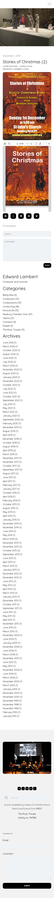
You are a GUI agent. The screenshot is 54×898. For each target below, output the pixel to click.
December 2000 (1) (12, 693)
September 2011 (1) (12, 608)
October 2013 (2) (11, 550)
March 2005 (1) (10, 685)
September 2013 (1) (12, 554)
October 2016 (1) (11, 492)
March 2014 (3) (10, 539)
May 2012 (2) (9, 585)
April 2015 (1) (9, 515)
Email (5, 840)
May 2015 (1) (9, 512)
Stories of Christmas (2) (25, 61)
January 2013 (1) (11, 569)
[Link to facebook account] (19, 788)
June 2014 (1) (9, 531)
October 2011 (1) (11, 604)
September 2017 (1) (12, 469)
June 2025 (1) (10, 358)
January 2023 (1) (11, 377)
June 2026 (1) (9, 342)
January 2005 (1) (11, 689)
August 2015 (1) (10, 508)
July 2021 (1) (9, 404)
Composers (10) (11, 298)
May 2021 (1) (9, 408)
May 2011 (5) (9, 616)
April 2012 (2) (9, 589)
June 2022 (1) (10, 392)
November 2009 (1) (12, 635)
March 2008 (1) (10, 654)
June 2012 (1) (9, 581)
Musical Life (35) (11, 310)
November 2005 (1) (12, 681)
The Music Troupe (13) (14, 329)
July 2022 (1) (9, 388)
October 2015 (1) (11, 504)
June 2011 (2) (9, 612)
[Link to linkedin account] (27, 788)
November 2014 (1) (12, 527)
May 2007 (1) (9, 666)
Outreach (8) (9, 322)
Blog (7, 20)
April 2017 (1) (9, 481)
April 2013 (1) (9, 562)
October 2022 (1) (11, 385)
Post (47, 265)
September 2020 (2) (13, 419)
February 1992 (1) (11, 712)
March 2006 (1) (10, 677)
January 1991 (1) (11, 716)
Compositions (10, 66)
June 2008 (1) (10, 650)
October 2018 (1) (11, 442)
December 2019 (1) (12, 427)
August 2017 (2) (11, 473)
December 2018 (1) (12, 438)
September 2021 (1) (12, 400)
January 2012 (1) (11, 596)
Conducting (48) (11, 306)
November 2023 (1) (12, 369)
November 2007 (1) (12, 658)
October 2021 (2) (11, 396)
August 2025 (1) (11, 354)
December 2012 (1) (12, 573)
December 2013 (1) (12, 542)
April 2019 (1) (9, 435)
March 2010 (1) (10, 631)
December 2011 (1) (12, 600)
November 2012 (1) (12, 577)
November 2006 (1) (12, 669)
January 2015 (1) (11, 519)
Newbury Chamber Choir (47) (17, 314)
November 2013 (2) (12, 546)
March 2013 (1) (10, 566)
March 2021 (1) (10, 411)
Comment (8, 853)
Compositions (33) (12, 302)
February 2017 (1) (11, 485)
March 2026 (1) (10, 346)
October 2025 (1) (11, 350)
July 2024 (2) (9, 361)
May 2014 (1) (9, 535)
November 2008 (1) (12, 646)
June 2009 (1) (10, 639)
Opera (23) (8, 318)
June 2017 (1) (9, 477)
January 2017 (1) (11, 489)
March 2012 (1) (10, 592)
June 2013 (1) (9, 558)
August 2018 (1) (10, 446)
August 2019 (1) (10, 431)
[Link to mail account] (31, 788)
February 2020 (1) (12, 423)
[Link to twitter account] (23, 788)
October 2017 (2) (11, 465)
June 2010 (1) (9, 627)
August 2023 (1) (11, 373)
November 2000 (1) (12, 696)
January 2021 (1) (11, 415)
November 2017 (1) (12, 462)
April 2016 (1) (9, 496)
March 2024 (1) (10, 365)
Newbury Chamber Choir (15, 69)
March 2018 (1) (10, 454)
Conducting (25, 66)
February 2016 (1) (11, 500)
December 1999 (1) (12, 700)
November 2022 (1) (12, 381)
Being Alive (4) (10, 295)
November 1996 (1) (12, 708)
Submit (27, 886)
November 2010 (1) (12, 623)
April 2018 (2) (9, 450)
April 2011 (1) (9, 619)
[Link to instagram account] (34, 788)
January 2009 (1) (11, 643)
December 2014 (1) (12, 523)
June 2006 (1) (10, 673)
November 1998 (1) (12, 704)
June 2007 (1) (9, 662)
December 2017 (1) (12, 458)
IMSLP (39, 808)
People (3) (8, 325)
